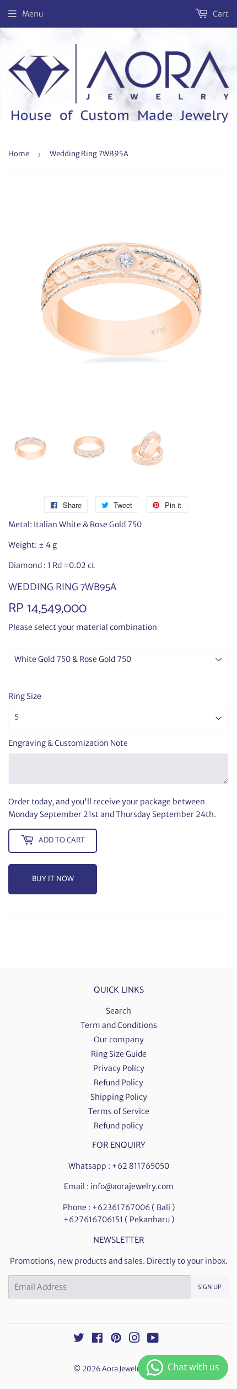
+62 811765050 (140, 1166)
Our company (119, 1040)
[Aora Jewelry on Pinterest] (116, 1339)
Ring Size (24, 696)
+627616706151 (93, 1219)
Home (18, 153)
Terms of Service (118, 1111)
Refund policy (118, 1126)
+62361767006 (121, 1207)
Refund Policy (118, 1083)
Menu (32, 14)
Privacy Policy (118, 1068)
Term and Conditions (118, 1025)
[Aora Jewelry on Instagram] (134, 1339)
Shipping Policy (118, 1097)
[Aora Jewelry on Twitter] (78, 1339)
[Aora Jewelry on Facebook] (97, 1339)
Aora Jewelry (122, 1369)
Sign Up (210, 1287)
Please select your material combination (82, 627)
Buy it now (53, 879)
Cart (220, 14)
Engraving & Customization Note (68, 743)
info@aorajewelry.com (132, 1186)
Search (118, 1011)
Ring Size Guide (119, 1054)
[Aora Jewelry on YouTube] (153, 1339)
